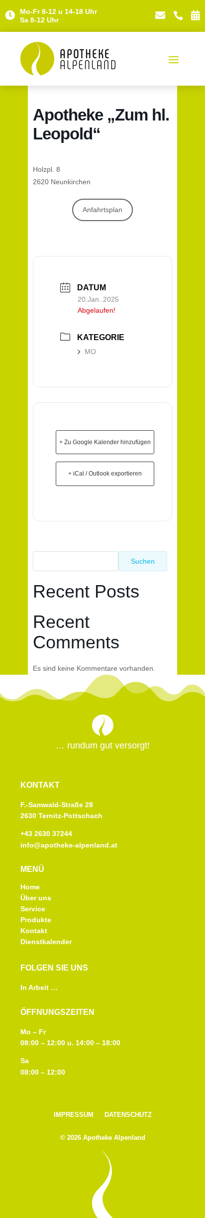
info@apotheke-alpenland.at (68, 845)
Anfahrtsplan (102, 210)
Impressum (74, 1114)
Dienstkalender (46, 942)
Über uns (35, 898)
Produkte (35, 920)
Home (30, 887)
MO (90, 352)
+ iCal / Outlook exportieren (105, 473)
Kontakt (33, 931)
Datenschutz (128, 1114)
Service (32, 909)
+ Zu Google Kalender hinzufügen (105, 442)
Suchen (143, 561)
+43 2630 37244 (46, 834)
